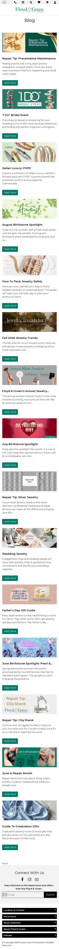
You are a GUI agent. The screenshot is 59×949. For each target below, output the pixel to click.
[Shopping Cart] (47, 2)
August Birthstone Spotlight (22, 224)
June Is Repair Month (17, 773)
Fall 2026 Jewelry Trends (20, 338)
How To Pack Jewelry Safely (22, 281)
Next (4, 863)
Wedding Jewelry (14, 553)
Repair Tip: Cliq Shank (18, 720)
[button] (31, 2)
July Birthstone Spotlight (20, 444)
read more (10, 82)
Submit (50, 894)
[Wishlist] (39, 2)
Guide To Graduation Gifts (20, 826)
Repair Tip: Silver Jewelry (20, 497)
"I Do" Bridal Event (15, 115)
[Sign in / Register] (55, 2)
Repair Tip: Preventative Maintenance (29, 58)
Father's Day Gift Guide (18, 610)
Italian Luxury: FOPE (16, 168)
